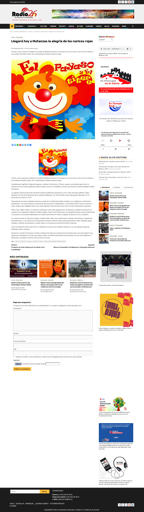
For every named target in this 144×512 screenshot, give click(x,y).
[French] (105, 37)
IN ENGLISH (20, 504)
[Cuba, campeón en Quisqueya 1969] (104, 228)
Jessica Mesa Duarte (32, 48)
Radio (124, 26)
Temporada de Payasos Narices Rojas (54, 241)
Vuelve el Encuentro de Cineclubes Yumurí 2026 (21, 284)
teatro (41, 241)
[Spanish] (114, 37)
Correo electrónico (19, 341)
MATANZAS (29, 504)
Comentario (17, 308)
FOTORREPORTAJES (57, 504)
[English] (103, 37)
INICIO (12, 504)
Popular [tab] (117, 187)
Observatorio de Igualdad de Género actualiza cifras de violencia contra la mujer (52, 285)
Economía (89, 26)
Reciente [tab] (106, 187)
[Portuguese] (110, 37)
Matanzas (19, 26)
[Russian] (112, 37)
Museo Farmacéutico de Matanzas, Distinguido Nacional (74, 246)
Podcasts (32, 26)
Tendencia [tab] (129, 187)
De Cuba (80, 26)
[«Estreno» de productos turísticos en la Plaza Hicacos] (104, 239)
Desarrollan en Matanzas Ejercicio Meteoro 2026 (114, 172)
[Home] (12, 26)
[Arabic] (100, 37)
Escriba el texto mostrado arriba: (34, 364)
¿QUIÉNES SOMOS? (42, 504)
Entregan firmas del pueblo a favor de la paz (113, 177)
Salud (106, 26)
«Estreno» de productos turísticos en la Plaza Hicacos (120, 240)
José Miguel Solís (47, 291)
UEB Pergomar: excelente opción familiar (112, 161)
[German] (107, 37)
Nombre (16, 333)
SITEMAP (13, 506)
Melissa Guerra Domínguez (78, 291)
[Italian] (108, 37)
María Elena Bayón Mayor (19, 289)
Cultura (43, 26)
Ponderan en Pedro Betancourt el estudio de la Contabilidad (28, 247)
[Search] (133, 26)
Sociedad (115, 26)
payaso (30, 241)
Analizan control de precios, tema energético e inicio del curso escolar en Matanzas (81, 285)
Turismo (53, 26)
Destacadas (19, 37)
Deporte (62, 26)
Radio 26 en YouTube (114, 157)
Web (14, 349)
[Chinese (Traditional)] (101, 37)
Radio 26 (79, 510)
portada (35, 241)
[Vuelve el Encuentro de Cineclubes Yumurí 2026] (23, 268)
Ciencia (71, 26)
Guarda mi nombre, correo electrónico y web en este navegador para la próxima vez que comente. (49, 357)
